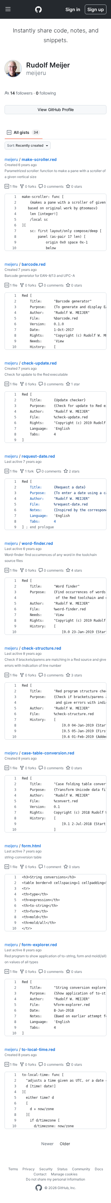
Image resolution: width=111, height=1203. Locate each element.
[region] (55, 222)
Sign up (95, 9)
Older (65, 1143)
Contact (40, 1174)
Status (62, 1169)
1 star (75, 384)
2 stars (73, 471)
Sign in (72, 9)
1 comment (52, 867)
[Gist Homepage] (38, 9)
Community (81, 1169)
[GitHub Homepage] (38, 1188)
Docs (99, 1169)
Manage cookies (64, 1174)
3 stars (76, 675)
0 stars (76, 186)
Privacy (28, 1169)
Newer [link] (47, 1143)
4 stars (76, 570)
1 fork (29, 471)
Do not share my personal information (55, 1179)
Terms (13, 1169)
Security (46, 1169)
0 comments (53, 186)
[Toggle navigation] (8, 9)
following (46, 93)
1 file (13, 186)
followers (22, 93)
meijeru (11, 159)
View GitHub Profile (56, 109)
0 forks (30, 186)
